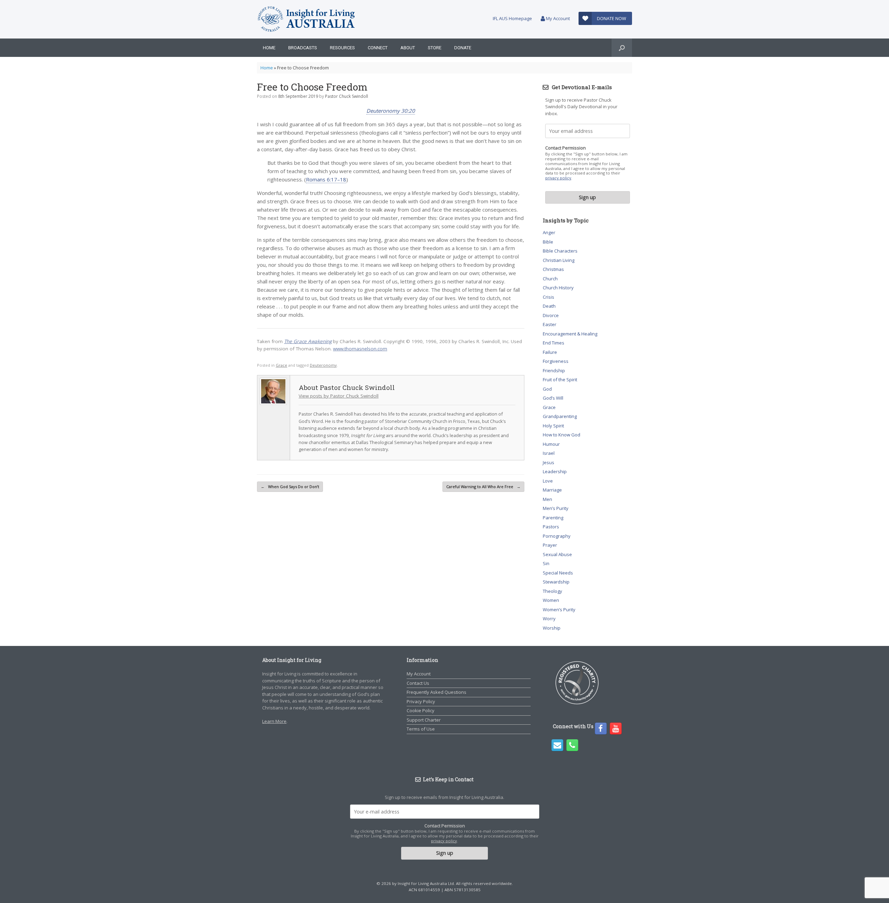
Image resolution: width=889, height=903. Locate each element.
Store (434, 47)
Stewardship (556, 582)
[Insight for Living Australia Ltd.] (306, 19)
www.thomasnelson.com (360, 349)
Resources (342, 47)
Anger (549, 232)
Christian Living (558, 260)
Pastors (551, 526)
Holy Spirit (553, 426)
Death (549, 306)
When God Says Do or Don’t (290, 486)
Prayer (550, 545)
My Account (557, 18)
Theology (552, 591)
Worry (549, 618)
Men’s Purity (555, 508)
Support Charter (424, 720)
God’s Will (553, 398)
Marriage (552, 490)
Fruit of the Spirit (560, 379)
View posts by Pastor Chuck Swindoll (339, 396)
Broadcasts (302, 47)
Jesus (548, 462)
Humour (551, 444)
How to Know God (561, 435)
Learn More (274, 721)
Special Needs (558, 573)
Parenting (553, 517)
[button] (622, 48)
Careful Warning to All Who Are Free (483, 486)
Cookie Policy (420, 710)
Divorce (551, 315)
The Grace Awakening (308, 341)
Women (551, 600)
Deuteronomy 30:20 (390, 110)
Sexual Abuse (557, 554)
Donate (462, 47)
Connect (378, 47)
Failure (550, 352)
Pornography (557, 536)
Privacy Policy (421, 701)
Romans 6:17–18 (326, 179)
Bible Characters (560, 251)
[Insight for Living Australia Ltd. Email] (557, 745)
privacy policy (558, 177)
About (407, 47)
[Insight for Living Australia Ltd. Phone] (572, 745)
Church (550, 278)
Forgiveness (555, 361)
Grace (281, 365)
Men (547, 499)
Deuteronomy (323, 365)
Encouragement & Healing (570, 334)
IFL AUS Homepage (512, 18)
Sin (546, 563)
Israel (549, 453)
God (547, 389)
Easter (549, 324)
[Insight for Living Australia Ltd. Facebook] (601, 728)
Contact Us (418, 683)
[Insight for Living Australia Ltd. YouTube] (616, 728)
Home (269, 47)
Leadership (555, 471)
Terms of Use (421, 729)
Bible (548, 242)
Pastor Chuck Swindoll (346, 96)
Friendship (554, 370)
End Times (553, 343)
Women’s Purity (559, 609)
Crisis (548, 297)
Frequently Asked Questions (436, 692)
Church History (558, 287)
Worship (551, 628)
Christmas (553, 269)
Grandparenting (560, 416)
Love (548, 481)
